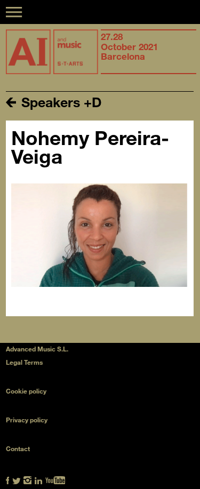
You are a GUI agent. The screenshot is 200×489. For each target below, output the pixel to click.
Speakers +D (60, 101)
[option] (148, 51)
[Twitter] (16, 479)
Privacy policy (26, 419)
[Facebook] (8, 479)
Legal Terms (24, 362)
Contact (18, 448)
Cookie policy (26, 391)
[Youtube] (55, 479)
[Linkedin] (39, 479)
